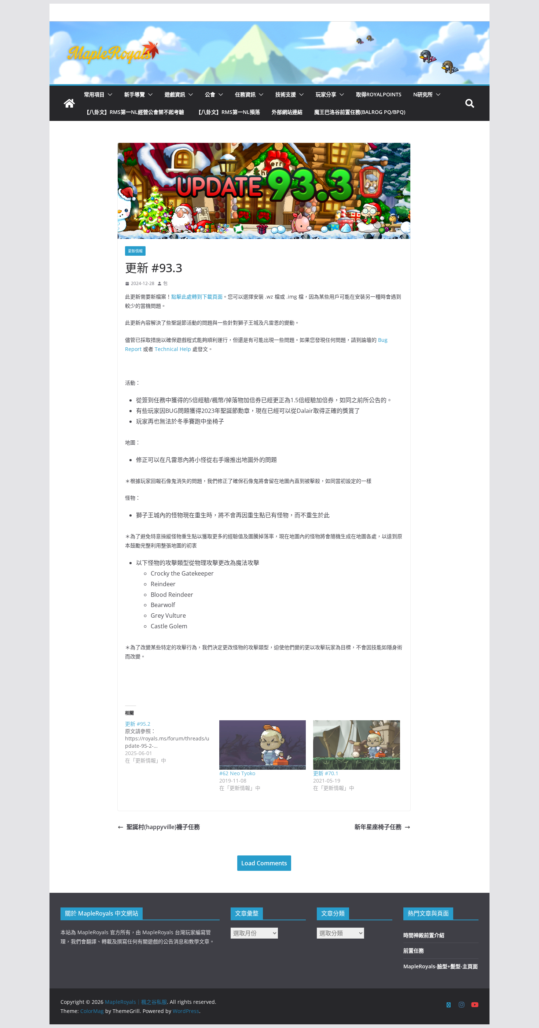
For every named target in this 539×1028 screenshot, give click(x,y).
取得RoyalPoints (379, 94)
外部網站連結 (287, 111)
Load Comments (264, 863)
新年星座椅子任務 (378, 827)
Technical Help (173, 348)
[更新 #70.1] (356, 745)
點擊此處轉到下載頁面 (197, 296)
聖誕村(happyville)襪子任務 (163, 827)
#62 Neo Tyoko (237, 773)
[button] (108, 94)
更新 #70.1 (325, 773)
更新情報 (135, 251)
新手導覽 (134, 94)
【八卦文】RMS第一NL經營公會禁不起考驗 (134, 111)
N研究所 (423, 94)
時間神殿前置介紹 (423, 935)
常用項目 (94, 94)
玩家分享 (326, 94)
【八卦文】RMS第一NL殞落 (228, 111)
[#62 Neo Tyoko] (262, 745)
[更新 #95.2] (172, 742)
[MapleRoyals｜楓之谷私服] (269, 26)
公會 (210, 94)
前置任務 (413, 950)
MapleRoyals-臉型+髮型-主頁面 (440, 966)
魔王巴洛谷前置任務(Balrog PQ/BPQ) (359, 111)
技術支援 (285, 94)
